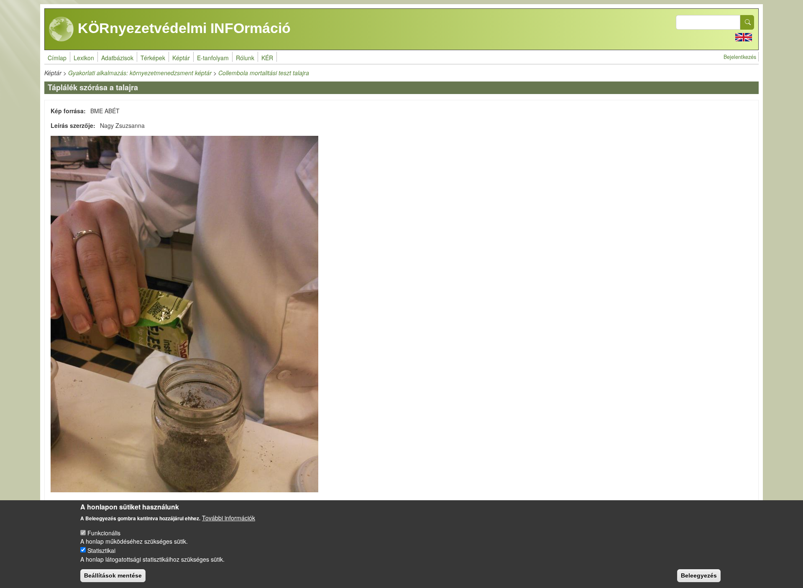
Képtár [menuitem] (181, 57)
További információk (228, 518)
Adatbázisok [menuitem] (117, 57)
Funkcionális (103, 532)
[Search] (747, 22)
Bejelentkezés (740, 57)
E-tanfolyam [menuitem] (213, 57)
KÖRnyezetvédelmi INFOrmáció (182, 28)
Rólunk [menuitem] (245, 57)
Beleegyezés (699, 575)
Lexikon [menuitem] (84, 57)
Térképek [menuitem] (153, 57)
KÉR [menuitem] (267, 57)
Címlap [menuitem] (57, 57)
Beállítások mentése (113, 575)
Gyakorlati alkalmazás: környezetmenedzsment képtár (140, 73)
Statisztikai (101, 550)
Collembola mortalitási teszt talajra (263, 73)
